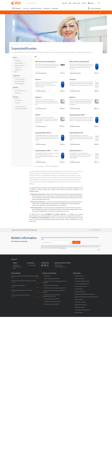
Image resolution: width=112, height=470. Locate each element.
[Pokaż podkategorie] (30, 91)
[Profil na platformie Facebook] (42, 265)
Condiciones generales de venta (82, 283)
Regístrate (76, 242)
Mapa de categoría (79, 299)
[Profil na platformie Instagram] (47, 265)
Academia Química (79, 312)
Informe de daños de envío (80, 286)
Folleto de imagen (79, 289)
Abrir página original (33, 230)
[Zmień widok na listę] (35, 56)
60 (58, 166)
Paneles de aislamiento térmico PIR (51, 278)
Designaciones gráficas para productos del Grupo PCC (86, 296)
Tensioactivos (46, 8)
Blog (70, 3)
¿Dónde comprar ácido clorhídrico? (51, 299)
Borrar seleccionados (16, 59)
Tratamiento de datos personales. (82, 281)
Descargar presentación (80, 291)
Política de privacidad (79, 278)
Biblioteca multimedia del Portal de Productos (85, 294)
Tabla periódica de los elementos (82, 310)
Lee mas (98, 249)
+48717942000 (32, 265)
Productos (17, 8)
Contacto (84, 3)
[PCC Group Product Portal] (16, 3)
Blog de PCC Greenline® (80, 307)
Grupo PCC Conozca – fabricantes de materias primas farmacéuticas (54, 281)
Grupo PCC (64, 3)
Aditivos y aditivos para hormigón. (51, 285)
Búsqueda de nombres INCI (81, 304)
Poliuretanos (55, 8)
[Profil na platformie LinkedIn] (45, 265)
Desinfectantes (47, 276)
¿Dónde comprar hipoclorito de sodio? (52, 301)
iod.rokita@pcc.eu (63, 247)
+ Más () (15, 71)
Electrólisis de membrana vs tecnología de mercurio (55, 288)
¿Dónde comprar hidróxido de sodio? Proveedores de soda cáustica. (51, 295)
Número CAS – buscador (80, 302)
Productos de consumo (36, 8)
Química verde (76, 3)
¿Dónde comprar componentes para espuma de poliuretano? (53, 291)
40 (56, 166)
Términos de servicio (79, 276)
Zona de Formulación (95, 8)
